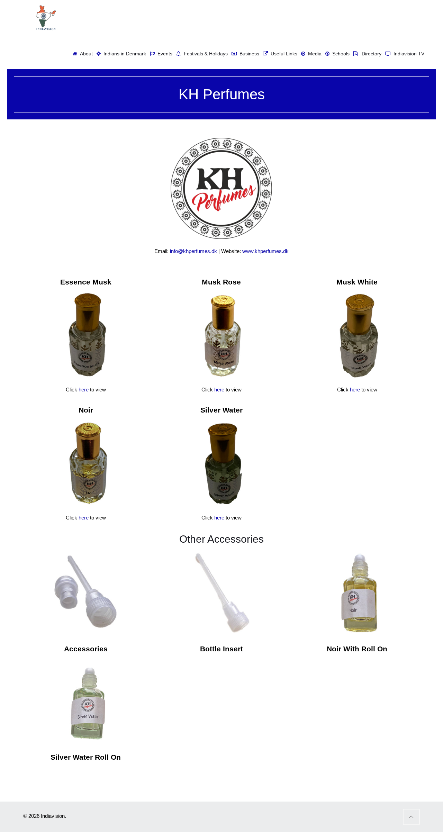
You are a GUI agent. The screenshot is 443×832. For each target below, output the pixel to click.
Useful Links (282, 53)
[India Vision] (45, 17)
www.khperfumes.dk (265, 251)
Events (163, 53)
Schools (339, 53)
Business (248, 53)
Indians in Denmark (123, 53)
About (85, 53)
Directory (369, 53)
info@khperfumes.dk (193, 251)
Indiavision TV (407, 53)
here (84, 389)
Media (313, 53)
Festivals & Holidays (204, 53)
